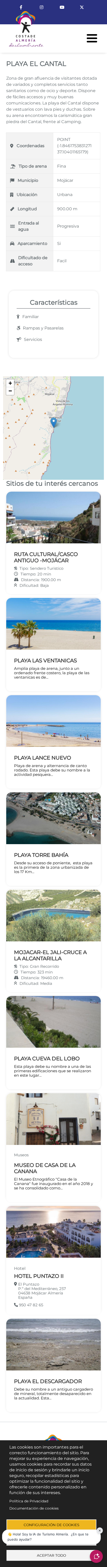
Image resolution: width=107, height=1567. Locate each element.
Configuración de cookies (51, 1525)
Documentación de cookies (34, 1508)
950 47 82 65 (30, 1304)
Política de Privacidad (28, 1501)
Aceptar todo (51, 1555)
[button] (53, 422)
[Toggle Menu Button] (92, 38)
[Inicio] (22, 31)
